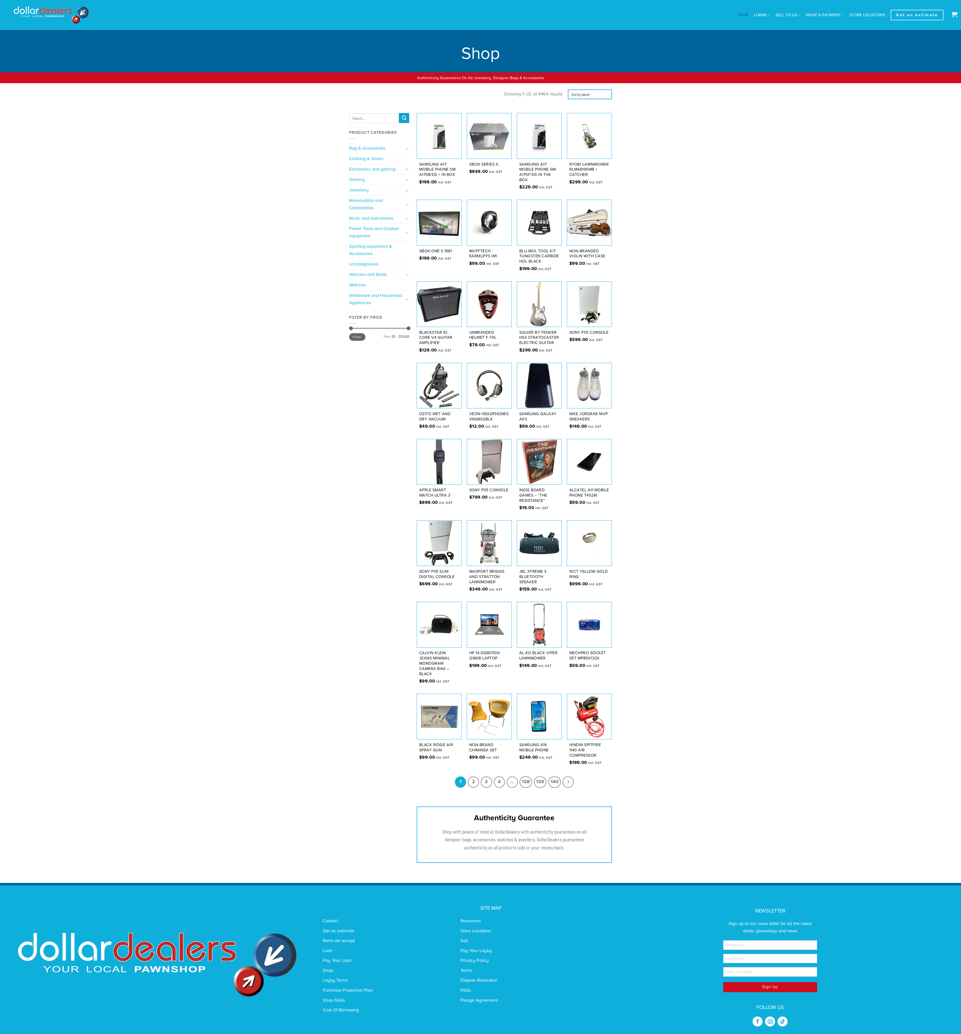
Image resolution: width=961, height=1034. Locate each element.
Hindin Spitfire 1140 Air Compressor (585, 750)
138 (526, 782)
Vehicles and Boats (368, 274)
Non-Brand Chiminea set (483, 747)
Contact (330, 921)
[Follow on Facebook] (758, 1021)
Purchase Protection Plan (348, 990)
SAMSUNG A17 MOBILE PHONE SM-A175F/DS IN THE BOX (538, 172)
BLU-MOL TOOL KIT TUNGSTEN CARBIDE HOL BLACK (539, 256)
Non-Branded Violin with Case (587, 254)
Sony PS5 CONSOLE (589, 332)
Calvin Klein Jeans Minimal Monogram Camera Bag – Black (434, 663)
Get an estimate (338, 931)
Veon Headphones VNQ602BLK (489, 416)
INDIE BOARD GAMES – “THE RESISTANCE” (533, 495)
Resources (470, 921)
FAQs (465, 990)
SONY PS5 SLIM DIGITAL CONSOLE (437, 574)
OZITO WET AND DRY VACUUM (435, 416)
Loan (328, 950)
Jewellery (359, 190)
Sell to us (786, 15)
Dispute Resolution (478, 980)
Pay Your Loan (337, 960)
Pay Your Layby (476, 950)
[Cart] (953, 15)
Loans (760, 15)
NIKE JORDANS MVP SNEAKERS (588, 416)
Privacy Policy (474, 960)
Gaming (357, 179)
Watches (357, 285)
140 (555, 782)
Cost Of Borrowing (341, 1010)
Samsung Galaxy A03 (538, 416)
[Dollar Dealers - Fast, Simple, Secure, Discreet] (51, 15)
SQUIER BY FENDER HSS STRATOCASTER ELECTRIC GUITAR (539, 338)
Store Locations (867, 15)
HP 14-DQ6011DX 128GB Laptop (484, 655)
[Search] (404, 118)
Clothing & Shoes (366, 158)
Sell (464, 940)
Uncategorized (363, 264)
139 (540, 782)
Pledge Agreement (479, 1000)
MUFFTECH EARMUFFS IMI (483, 254)
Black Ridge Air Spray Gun (436, 747)
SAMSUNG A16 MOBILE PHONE (534, 747)
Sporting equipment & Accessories (370, 250)
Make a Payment (823, 15)
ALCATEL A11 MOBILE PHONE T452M (589, 493)
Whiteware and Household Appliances (375, 299)
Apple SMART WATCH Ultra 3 (434, 493)
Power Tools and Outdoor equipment (374, 232)
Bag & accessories (367, 148)
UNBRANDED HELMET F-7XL (483, 335)
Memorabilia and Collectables (366, 204)
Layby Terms (335, 980)
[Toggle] (407, 148)
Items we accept (339, 940)
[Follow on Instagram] (770, 1021)
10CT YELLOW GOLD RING (588, 574)
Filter (357, 337)
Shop (743, 15)
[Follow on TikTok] (783, 1021)
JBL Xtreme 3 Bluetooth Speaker (533, 577)
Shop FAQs (334, 1000)
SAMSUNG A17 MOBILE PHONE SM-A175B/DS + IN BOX (438, 169)
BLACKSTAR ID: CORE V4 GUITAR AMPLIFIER (435, 338)
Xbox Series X (484, 164)
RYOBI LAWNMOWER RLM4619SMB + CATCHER (589, 169)
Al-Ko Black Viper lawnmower (538, 655)
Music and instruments (371, 218)
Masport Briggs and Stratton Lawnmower (487, 577)
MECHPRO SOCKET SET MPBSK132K (587, 655)
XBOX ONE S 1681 (435, 251)
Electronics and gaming (372, 169)
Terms (466, 970)
